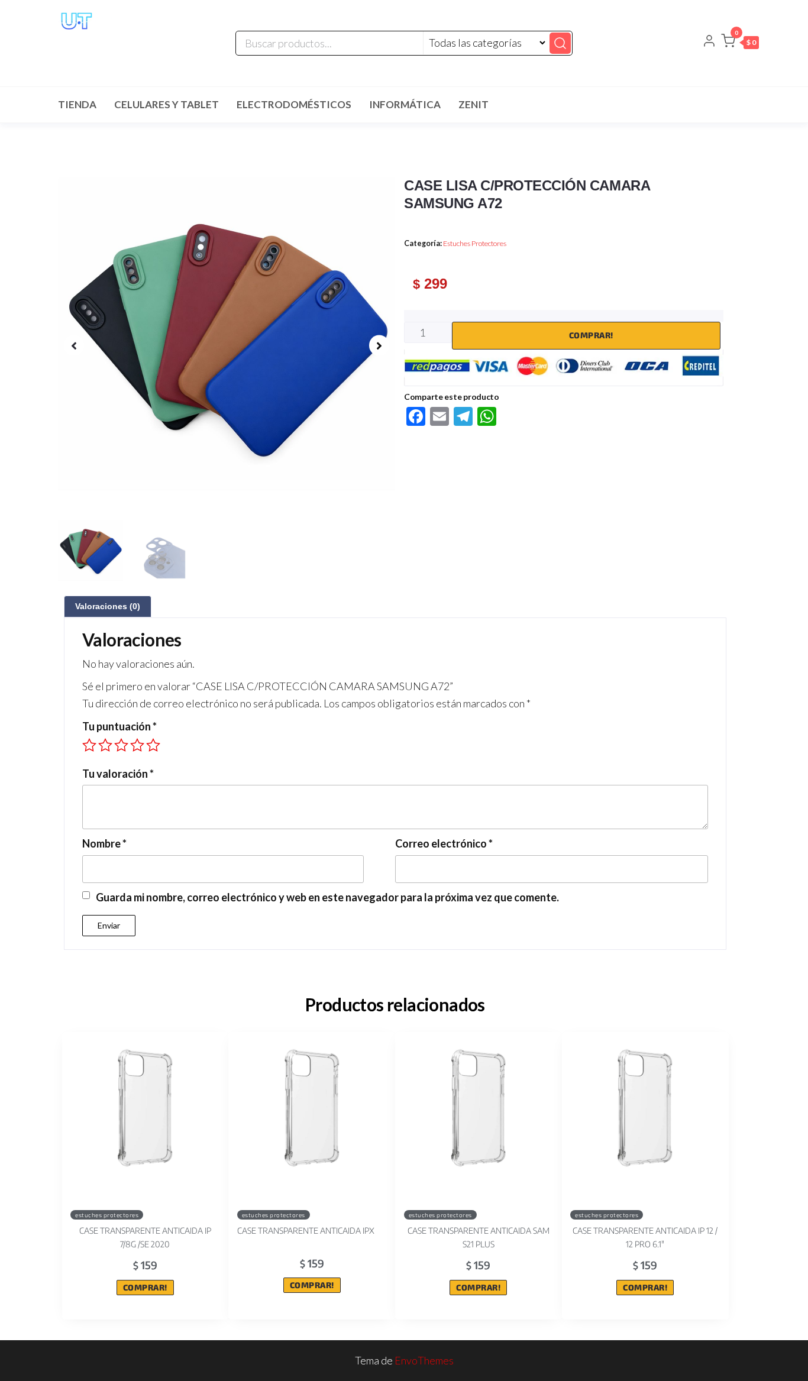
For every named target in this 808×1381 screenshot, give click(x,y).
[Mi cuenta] (709, 42)
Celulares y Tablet (166, 104)
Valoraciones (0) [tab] (107, 606)
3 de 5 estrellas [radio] (121, 745)
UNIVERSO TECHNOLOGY (112, 45)
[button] (740, 43)
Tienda (77, 104)
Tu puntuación (119, 726)
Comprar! (591, 335)
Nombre (104, 843)
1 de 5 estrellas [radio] (89, 745)
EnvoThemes (424, 1360)
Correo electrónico (444, 843)
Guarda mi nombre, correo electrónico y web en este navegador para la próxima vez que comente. (327, 897)
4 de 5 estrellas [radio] (137, 745)
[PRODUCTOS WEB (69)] (226, 345)
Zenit (473, 104)
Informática (405, 104)
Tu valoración (118, 773)
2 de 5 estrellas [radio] (105, 745)
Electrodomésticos (294, 104)
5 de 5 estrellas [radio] (153, 745)
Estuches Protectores (474, 243)
